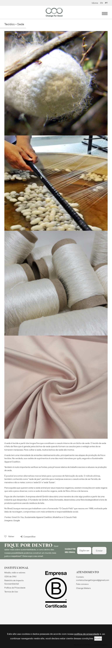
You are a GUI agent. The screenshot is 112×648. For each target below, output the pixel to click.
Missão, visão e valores (14, 572)
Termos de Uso (11, 591)
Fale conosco (82, 584)
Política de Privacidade (14, 588)
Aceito (98, 638)
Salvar (11, 536)
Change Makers (83, 588)
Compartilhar (29, 536)
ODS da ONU (10, 576)
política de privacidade (86, 634)
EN (101, 3)
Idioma (95, 3)
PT (106, 3)
